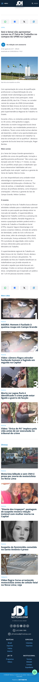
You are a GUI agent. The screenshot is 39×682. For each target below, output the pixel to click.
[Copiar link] (34, 21)
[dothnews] (23, 679)
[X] (18, 626)
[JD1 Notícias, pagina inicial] (19, 3)
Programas (10, 659)
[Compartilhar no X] (24, 21)
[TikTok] (24, 626)
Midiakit (29, 662)
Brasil (10, 643)
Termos (29, 659)
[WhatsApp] (27, 626)
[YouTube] (21, 626)
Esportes (10, 646)
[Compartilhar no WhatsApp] (5, 21)
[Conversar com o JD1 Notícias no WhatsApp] (34, 672)
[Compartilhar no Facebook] (15, 21)
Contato (29, 665)
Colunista (29, 643)
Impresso (29, 646)
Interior (10, 651)
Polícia (10, 648)
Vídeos (10, 662)
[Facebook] (11, 626)
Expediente (29, 667)
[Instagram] (14, 626)
